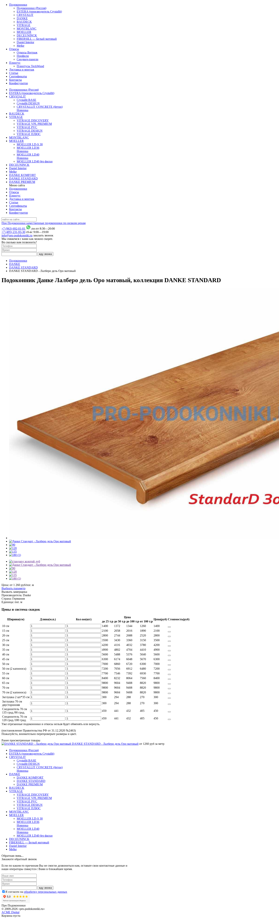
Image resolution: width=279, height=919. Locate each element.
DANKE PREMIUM (22, 181)
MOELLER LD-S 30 (30, 144)
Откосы (14, 49)
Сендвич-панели (27, 59)
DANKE (22, 18)
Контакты (15, 79)
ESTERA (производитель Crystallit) (39, 11)
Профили (23, 55)
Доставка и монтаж (21, 69)
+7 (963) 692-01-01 (13, 228)
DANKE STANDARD (23, 178)
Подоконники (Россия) (31, 8)
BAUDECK (24, 21)
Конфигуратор (18, 83)
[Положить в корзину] (169, 627)
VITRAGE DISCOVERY (33, 120)
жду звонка (45, 254)
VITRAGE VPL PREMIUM (34, 123)
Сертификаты (18, 76)
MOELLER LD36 (28, 149)
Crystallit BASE (26, 100)
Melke (20, 45)
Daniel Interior (25, 42)
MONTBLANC (26, 28)
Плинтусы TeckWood (30, 66)
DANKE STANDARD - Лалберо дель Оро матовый (105, 743)
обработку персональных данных (45, 891)
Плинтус (14, 62)
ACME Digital (10, 912)
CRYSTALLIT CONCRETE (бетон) (40, 108)
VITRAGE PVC (27, 127)
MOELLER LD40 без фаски (35, 161)
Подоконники (18, 4)
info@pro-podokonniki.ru (17, 235)
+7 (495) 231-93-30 (13, 232)
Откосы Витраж (27, 52)
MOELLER (24, 32)
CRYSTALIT (25, 15)
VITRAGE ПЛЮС (29, 134)
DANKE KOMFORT (22, 175)
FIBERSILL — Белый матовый (37, 38)
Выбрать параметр (13, 588)
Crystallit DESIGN (28, 103)
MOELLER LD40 (28, 156)
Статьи (13, 73)
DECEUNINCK (27, 35)
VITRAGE (23, 25)
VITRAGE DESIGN (30, 130)
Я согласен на (36, 891)
